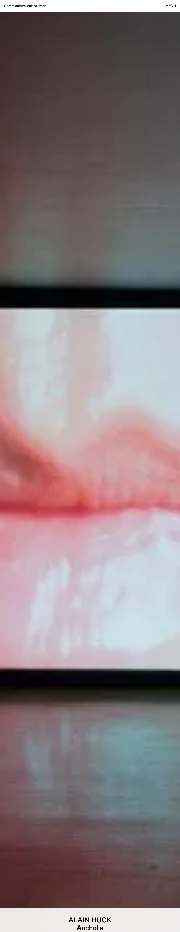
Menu (171, 5)
